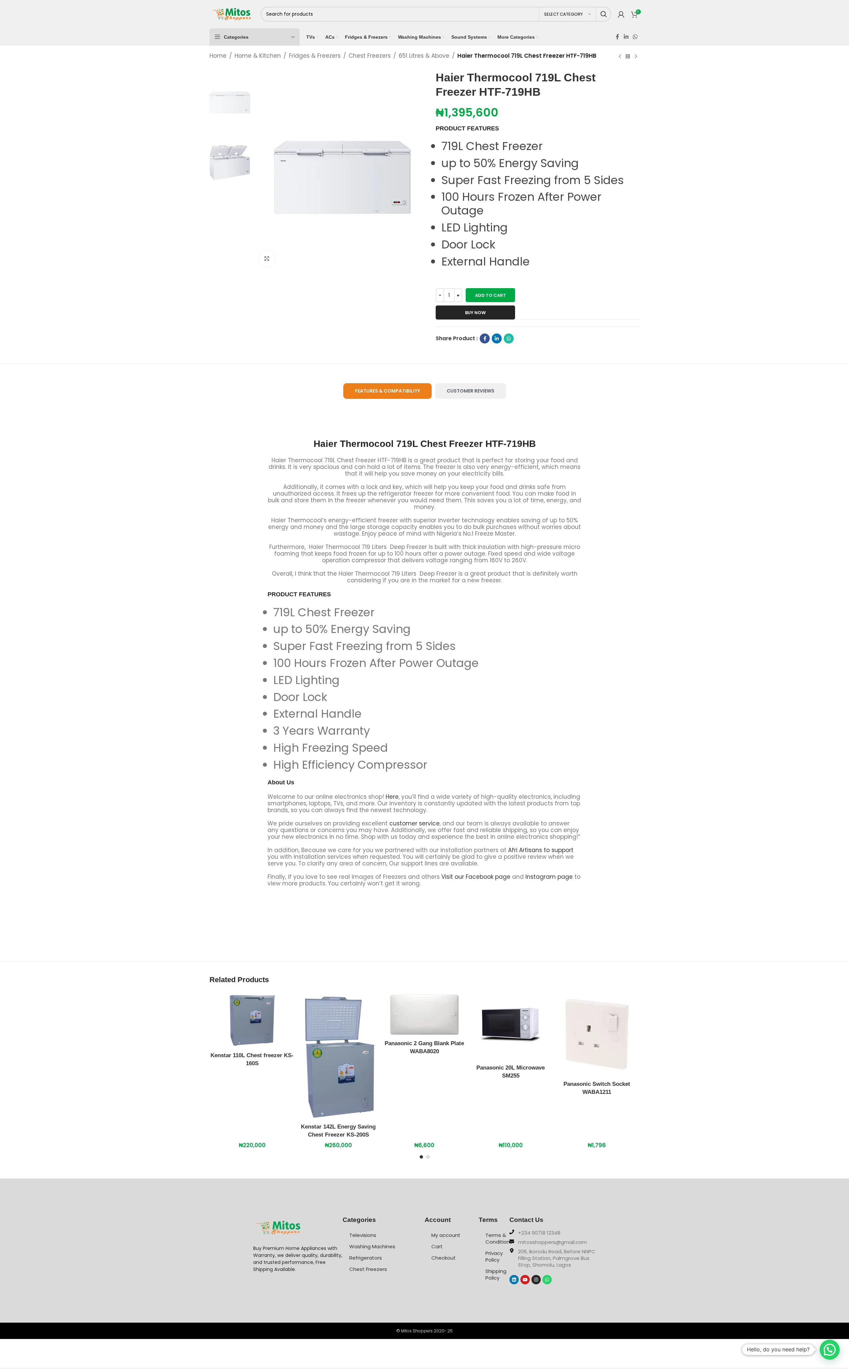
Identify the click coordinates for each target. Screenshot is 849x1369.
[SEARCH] (603, 14)
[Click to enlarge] (267, 258)
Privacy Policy (494, 1256)
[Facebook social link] (617, 37)
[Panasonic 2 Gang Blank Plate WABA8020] (424, 1014)
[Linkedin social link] (625, 37)
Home (218, 55)
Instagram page (549, 877)
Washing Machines (372, 1246)
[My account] (621, 14)
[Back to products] (628, 56)
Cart (437, 1246)
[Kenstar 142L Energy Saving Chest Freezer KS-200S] (338, 1056)
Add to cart (490, 295)
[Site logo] (231, 14)
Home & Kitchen (258, 55)
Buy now (475, 312)
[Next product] (636, 56)
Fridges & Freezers (315, 55)
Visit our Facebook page (475, 877)
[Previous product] (620, 56)
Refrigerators (365, 1257)
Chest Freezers (370, 55)
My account (445, 1235)
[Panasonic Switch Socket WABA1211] (597, 1034)
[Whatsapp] (547, 1279)
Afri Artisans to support (540, 850)
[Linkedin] (514, 1279)
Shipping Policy (495, 1274)
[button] (830, 1350)
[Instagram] (536, 1279)
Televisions (362, 1235)
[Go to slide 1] (421, 1158)
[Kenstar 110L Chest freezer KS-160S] (252, 1020)
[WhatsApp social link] (635, 37)
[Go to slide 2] (428, 1158)
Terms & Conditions (497, 1238)
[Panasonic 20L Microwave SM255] (510, 1026)
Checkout (443, 1257)
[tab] (387, 391)
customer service (414, 823)
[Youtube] (525, 1279)
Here (392, 797)
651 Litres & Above (424, 55)
